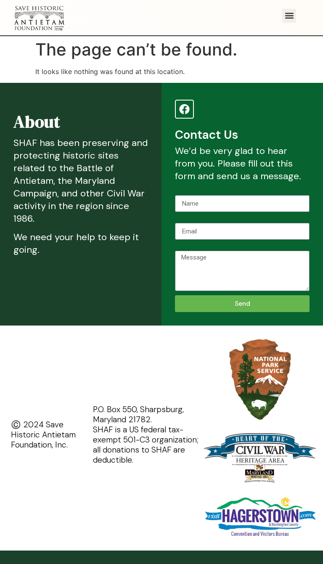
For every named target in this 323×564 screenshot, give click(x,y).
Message (189, 247)
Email (183, 219)
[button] (289, 16)
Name (183, 191)
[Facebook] (184, 109)
